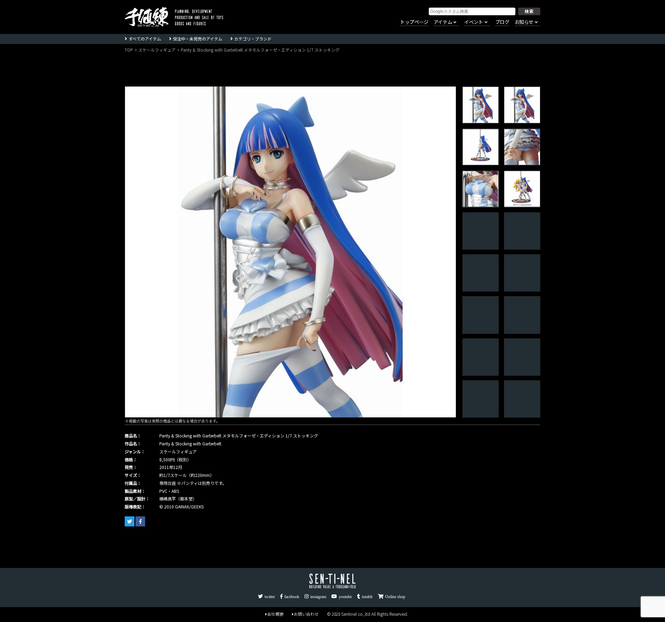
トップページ (414, 22)
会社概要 (275, 614)
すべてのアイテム (144, 39)
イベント (473, 22)
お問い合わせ (306, 614)
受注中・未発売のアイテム (197, 39)
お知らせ (524, 22)
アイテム (443, 22)
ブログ (502, 22)
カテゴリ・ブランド (253, 39)
